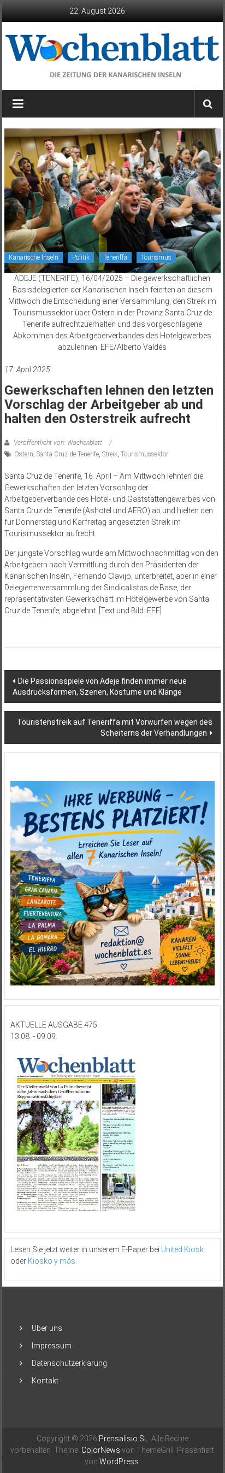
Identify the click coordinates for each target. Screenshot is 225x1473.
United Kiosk (182, 1249)
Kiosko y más (51, 1261)
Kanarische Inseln (33, 257)
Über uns (47, 1328)
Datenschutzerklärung (69, 1363)
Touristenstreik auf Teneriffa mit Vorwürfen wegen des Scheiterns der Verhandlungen (114, 727)
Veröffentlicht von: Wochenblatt (58, 443)
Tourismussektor (144, 454)
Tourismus (156, 257)
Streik (109, 454)
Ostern (23, 454)
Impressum (52, 1345)
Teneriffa (115, 257)
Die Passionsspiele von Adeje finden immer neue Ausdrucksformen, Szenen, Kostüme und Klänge (100, 686)
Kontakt (45, 1380)
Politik (81, 257)
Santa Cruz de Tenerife (68, 454)
